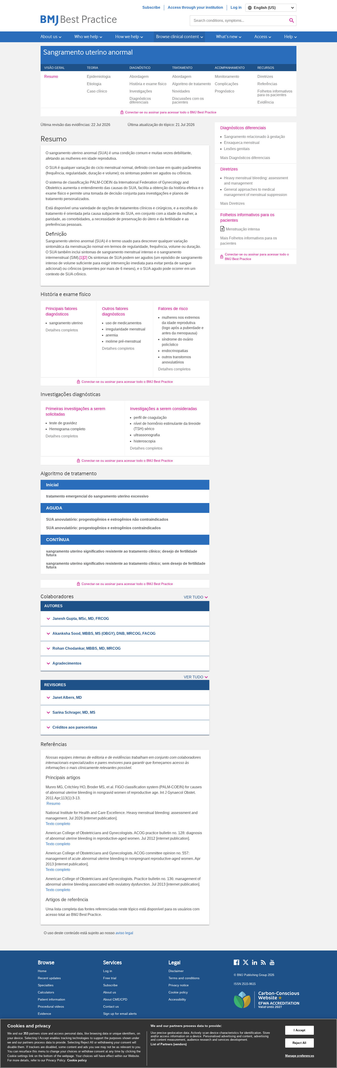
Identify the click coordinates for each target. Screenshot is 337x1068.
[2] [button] (85, 258)
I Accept (299, 1030)
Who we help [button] (86, 36)
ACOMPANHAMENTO (232, 67)
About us (109, 992)
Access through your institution (195, 7)
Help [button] (288, 36)
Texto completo (58, 824)
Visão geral (57, 67)
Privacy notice (178, 985)
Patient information (51, 999)
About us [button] (49, 36)
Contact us (111, 1006)
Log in (236, 7)
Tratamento (184, 67)
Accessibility (177, 999)
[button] (196, 597)
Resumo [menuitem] (51, 76)
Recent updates (49, 978)
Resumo (53, 803)
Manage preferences (299, 1055)
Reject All (299, 1043)
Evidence (44, 1013)
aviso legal (124, 933)
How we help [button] (127, 36)
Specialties (45, 985)
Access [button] (260, 36)
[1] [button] (81, 258)
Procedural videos (51, 1006)
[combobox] (238, 20)
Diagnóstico (142, 67)
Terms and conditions (183, 978)
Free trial (109, 978)
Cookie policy (178, 992)
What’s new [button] (226, 36)
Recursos (268, 67)
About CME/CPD (115, 999)
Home (42, 971)
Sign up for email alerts (120, 1013)
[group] (125, 618)
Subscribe (151, 7)
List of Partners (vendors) (169, 1044)
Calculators (46, 992)
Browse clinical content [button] (177, 36)
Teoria (95, 67)
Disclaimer (176, 971)
